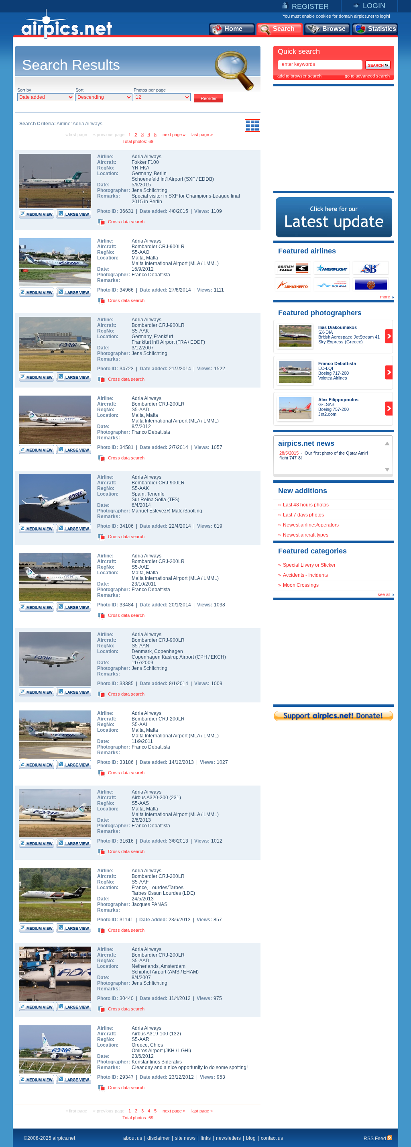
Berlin (160, 173)
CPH (202, 657)
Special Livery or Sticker (309, 565)
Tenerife (156, 494)
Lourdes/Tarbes (166, 887)
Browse (334, 28)
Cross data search (126, 221)
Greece (140, 1045)
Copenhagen (168, 651)
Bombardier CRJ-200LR (158, 404)
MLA (195, 263)
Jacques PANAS (149, 904)
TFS (173, 499)
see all (384, 594)
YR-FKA (140, 168)
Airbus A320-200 (150, 797)
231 (175, 797)
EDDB (205, 179)
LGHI (183, 1050)
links (206, 1138)
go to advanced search (367, 75)
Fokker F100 (145, 162)
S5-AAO (140, 252)
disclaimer (158, 1138)
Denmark (142, 651)
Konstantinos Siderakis (157, 1062)
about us (132, 1138)
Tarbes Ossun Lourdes (156, 893)
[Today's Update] (334, 236)
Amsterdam (173, 966)
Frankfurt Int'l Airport (153, 342)
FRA (182, 342)
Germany (141, 173)
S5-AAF (140, 882)
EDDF (196, 342)
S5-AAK (140, 331)
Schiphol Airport (149, 972)
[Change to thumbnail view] (252, 130)
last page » (202, 134)
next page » (174, 134)
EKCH (217, 657)
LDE (188, 893)
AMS (174, 972)
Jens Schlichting (149, 190)
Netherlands (145, 966)
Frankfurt (163, 336)
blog (251, 1138)
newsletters (228, 1138)
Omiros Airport (147, 1050)
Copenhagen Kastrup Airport (163, 657)
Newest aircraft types (305, 535)
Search (284, 28)
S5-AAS (140, 803)
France (139, 887)
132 (175, 1034)
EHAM (190, 972)
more (385, 296)
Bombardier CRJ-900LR (158, 246)
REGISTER (310, 6)
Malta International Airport (159, 263)
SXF (190, 179)
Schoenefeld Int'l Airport (157, 179)
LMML (210, 263)
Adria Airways (146, 156)
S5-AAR (140, 1039)
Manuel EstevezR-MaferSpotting (167, 511)
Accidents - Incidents (305, 575)
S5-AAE (140, 567)
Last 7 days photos (303, 515)
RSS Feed (375, 1138)
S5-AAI (139, 724)
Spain (138, 494)
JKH (170, 1050)
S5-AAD (140, 409)
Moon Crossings (301, 585)
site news (185, 1138)
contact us (272, 1138)
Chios (156, 1045)
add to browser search (299, 75)
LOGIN (374, 6)
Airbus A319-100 (150, 1034)
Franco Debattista (151, 275)
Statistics (382, 28)
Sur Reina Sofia (149, 499)
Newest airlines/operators (311, 525)
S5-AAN (140, 646)
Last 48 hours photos (306, 505)
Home (233, 28)
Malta (138, 258)
